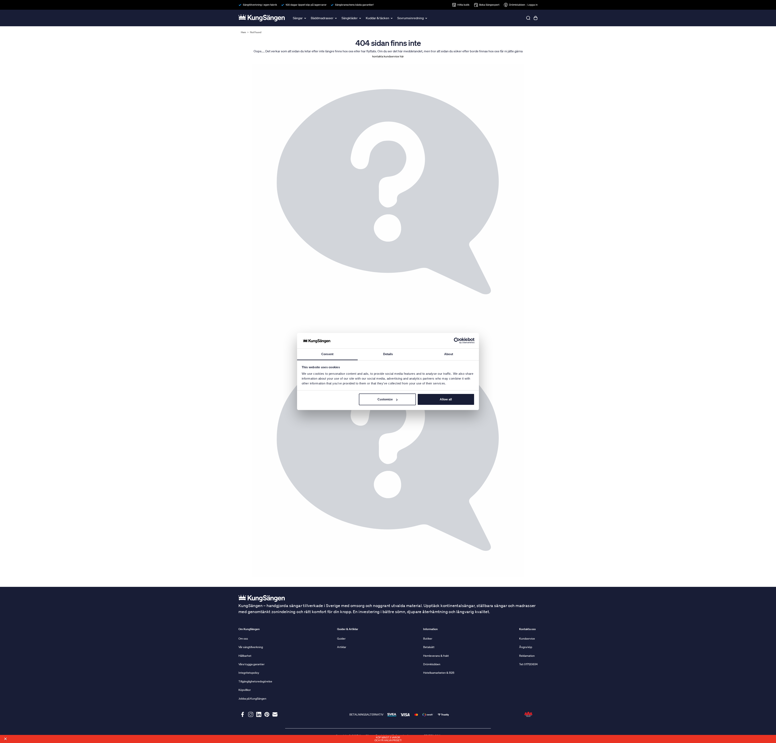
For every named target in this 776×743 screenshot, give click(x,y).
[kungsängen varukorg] (536, 18)
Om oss (243, 638)
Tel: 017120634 (528, 664)
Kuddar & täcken (377, 18)
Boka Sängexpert (489, 4)
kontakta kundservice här (388, 56)
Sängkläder (350, 18)
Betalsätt (428, 647)
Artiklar (341, 647)
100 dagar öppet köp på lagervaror (306, 4)
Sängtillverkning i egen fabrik (260, 4)
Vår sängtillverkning (250, 647)
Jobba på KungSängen (252, 698)
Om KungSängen (249, 629)
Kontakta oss (527, 629)
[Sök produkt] (528, 18)
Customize (385, 399)
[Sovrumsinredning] (426, 18)
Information (430, 629)
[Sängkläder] (360, 18)
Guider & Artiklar (347, 629)
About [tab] (448, 354)
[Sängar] (305, 18)
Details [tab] (388, 354)
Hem (243, 32)
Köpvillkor (244, 690)
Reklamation (527, 656)
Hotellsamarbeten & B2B (438, 673)
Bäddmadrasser (322, 18)
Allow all (446, 399)
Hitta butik (463, 4)
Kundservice (527, 638)
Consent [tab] (327, 354)
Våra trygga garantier (251, 664)
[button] (5, 739)
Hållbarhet (244, 656)
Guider (341, 638)
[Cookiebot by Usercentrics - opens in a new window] (456, 341)
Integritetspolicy (248, 673)
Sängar (298, 18)
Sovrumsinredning (410, 18)
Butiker (427, 638)
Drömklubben (517, 4)
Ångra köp (525, 647)
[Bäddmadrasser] (336, 18)
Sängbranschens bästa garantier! (354, 4)
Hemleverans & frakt (436, 656)
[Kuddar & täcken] (392, 18)
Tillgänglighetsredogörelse (255, 681)
